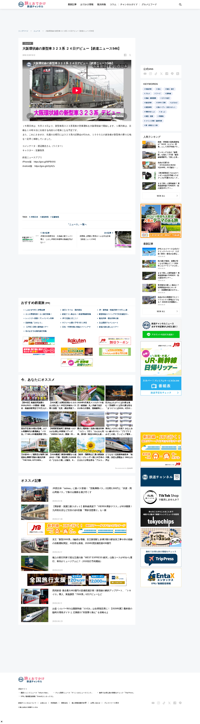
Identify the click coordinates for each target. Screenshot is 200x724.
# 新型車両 (44, 217)
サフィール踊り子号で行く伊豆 (74, 323)
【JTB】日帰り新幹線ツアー (37, 327)
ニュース (37, 31)
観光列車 (149, 102)
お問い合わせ (95, 703)
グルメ (148, 93)
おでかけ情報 (86, 4)
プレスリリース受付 (111, 703)
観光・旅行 (170, 89)
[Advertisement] (100, 19)
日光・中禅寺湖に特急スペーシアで (76, 327)
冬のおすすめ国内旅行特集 (36, 331)
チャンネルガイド (129, 4)
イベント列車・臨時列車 (154, 121)
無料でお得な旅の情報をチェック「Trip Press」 (117, 693)
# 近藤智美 (54, 217)
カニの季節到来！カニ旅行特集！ (38, 314)
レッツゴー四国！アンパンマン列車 (39, 318)
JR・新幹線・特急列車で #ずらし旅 (113, 310)
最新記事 (72, 4)
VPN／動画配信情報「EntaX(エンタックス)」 (37, 696)
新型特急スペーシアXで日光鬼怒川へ (113, 314)
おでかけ (174, 102)
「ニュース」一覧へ (77, 224)
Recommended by (121, 468)
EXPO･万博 (161, 102)
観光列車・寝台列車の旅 (109, 318)
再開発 (161, 116)
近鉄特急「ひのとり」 (34, 323)
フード (158, 93)
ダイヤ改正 (166, 98)
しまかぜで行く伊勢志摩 (35, 310)
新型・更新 (149, 116)
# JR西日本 (33, 217)
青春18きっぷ (150, 112)
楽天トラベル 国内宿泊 (72, 310)
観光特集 (101, 4)
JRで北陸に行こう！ (70, 318)
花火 (159, 89)
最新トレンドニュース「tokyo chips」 (35, 693)
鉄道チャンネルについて (27, 703)
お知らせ (43, 703)
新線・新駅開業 (151, 98)
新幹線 (169, 93)
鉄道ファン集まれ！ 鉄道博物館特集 (76, 314)
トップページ (23, 31)
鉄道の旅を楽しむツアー (109, 327)
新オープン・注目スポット (167, 107)
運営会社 (64, 703)
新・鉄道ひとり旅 (152, 125)
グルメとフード (149, 4)
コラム (113, 4)
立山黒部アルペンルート (108, 323)
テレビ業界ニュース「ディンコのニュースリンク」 (74, 693)
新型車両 (149, 107)
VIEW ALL (161, 195)
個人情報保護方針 (78, 703)
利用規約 (54, 703)
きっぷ (163, 112)
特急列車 (149, 89)
